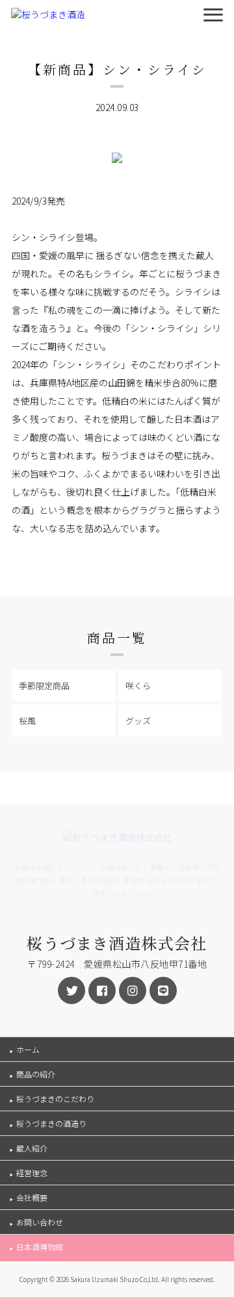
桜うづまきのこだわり (55, 1098)
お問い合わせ (39, 1222)
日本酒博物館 (39, 1246)
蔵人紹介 (31, 1147)
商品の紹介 (35, 1073)
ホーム (28, 1049)
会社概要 (31, 1197)
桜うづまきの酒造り (51, 1123)
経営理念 (31, 1172)
